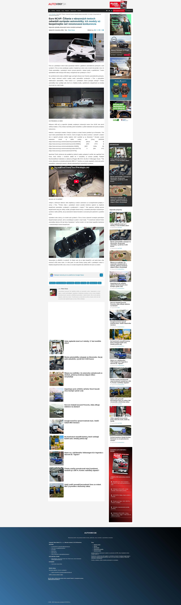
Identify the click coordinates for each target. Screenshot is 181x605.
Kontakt (79, 10)
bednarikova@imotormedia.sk (64, 546)
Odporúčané (73, 10)
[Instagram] (111, 10)
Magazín (67, 10)
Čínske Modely (70, 282)
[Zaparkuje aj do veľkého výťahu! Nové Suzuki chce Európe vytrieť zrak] (56, 401)
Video (99, 282)
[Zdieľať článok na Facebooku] (95, 30)
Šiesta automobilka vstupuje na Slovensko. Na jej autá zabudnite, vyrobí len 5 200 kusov (83, 358)
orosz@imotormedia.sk (60, 548)
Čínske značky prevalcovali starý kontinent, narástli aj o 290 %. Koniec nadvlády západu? (81, 469)
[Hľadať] (49, 10)
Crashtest (77, 282)
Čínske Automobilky (61, 282)
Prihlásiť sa (129, 10)
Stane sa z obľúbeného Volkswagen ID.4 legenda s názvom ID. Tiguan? (119, 362)
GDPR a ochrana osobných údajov (56, 574)
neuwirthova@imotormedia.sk (65, 572)
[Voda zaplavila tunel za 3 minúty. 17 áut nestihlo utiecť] (56, 353)
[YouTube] (109, 10)
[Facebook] (107, 10)
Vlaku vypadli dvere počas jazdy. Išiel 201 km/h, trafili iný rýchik (119, 419)
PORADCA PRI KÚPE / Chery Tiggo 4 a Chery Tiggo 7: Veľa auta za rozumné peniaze (121, 515)
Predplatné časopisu (119, 10)
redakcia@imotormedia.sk (64, 554)
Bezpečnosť (52, 282)
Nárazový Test (93, 282)
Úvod (50, 14)
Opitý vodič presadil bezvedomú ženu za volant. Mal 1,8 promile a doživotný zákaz (82, 485)
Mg (88, 282)
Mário (119, 307)
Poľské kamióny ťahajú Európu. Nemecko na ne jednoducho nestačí (120, 439)
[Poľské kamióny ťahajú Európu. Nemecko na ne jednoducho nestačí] (120, 435)
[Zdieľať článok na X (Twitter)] (97, 30)
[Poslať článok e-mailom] (103, 30)
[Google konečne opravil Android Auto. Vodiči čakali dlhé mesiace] (56, 433)
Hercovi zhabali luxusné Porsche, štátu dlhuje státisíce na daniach (120, 304)
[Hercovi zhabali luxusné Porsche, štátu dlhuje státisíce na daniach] (56, 417)
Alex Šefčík (120, 162)
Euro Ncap (83, 282)
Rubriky (53, 10)
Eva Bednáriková (121, 204)
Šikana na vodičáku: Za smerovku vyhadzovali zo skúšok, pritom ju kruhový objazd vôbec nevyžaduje (83, 375)
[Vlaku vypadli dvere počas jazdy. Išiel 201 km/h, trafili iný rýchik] (120, 416)
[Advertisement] (76, 322)
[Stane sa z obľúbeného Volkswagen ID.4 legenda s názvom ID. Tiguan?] (56, 465)
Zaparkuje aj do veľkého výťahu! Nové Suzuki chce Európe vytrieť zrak (82, 390)
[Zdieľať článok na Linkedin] (99, 30)
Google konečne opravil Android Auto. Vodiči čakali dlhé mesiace (120, 323)
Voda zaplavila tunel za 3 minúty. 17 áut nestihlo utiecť (119, 159)
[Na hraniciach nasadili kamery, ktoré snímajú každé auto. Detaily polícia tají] (56, 449)
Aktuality (58, 10)
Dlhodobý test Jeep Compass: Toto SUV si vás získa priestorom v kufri (120, 483)
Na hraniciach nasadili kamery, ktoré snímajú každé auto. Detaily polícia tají (81, 438)
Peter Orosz (71, 30)
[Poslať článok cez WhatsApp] (101, 30)
